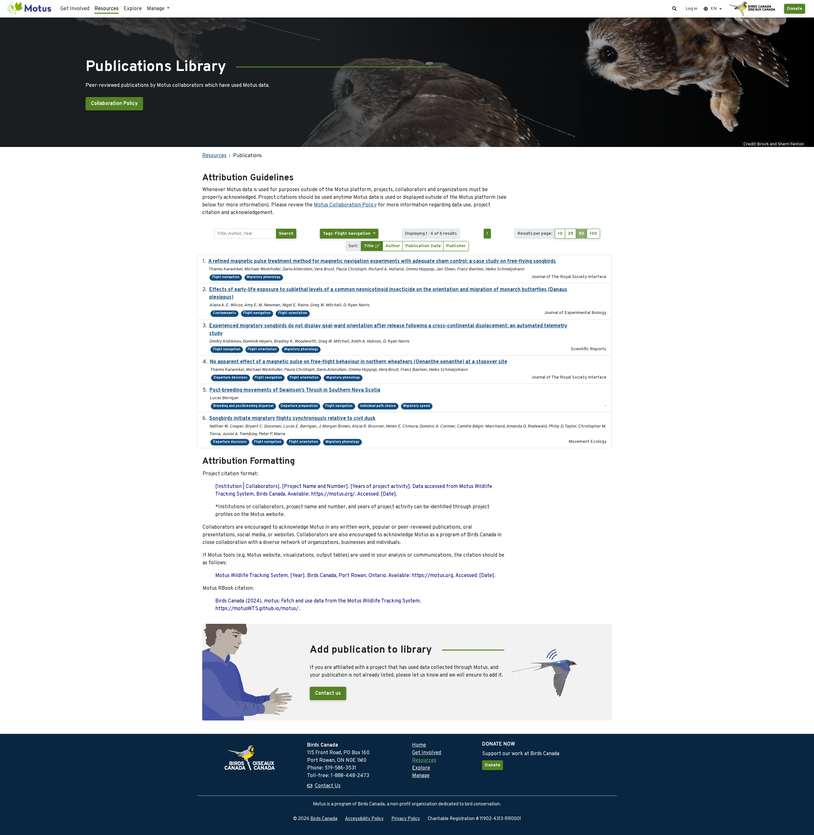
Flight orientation (292, 313)
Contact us (328, 693)
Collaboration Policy (114, 104)
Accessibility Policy (364, 819)
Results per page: (534, 233)
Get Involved (74, 9)
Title (369, 246)
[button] (674, 9)
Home (419, 745)
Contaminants (224, 313)
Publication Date (423, 246)
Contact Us (328, 786)
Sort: (353, 246)
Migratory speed (416, 406)
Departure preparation (299, 406)
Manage (421, 776)
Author (392, 246)
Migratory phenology (263, 277)
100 (593, 233)
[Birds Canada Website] (752, 9)
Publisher (456, 246)
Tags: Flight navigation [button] (347, 233)
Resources (106, 9)
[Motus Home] (29, 8)
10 (560, 233)
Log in (691, 8)
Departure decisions (230, 378)
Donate (794, 8)
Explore (133, 9)
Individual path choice (378, 406)
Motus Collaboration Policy (345, 205)
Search (286, 233)
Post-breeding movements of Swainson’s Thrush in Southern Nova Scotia (295, 390)
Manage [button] (156, 9)
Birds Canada (323, 819)
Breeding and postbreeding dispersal (243, 406)
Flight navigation (225, 277)
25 (570, 233)
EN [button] (714, 8)
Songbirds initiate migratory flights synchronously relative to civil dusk (292, 418)
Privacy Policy (405, 819)
